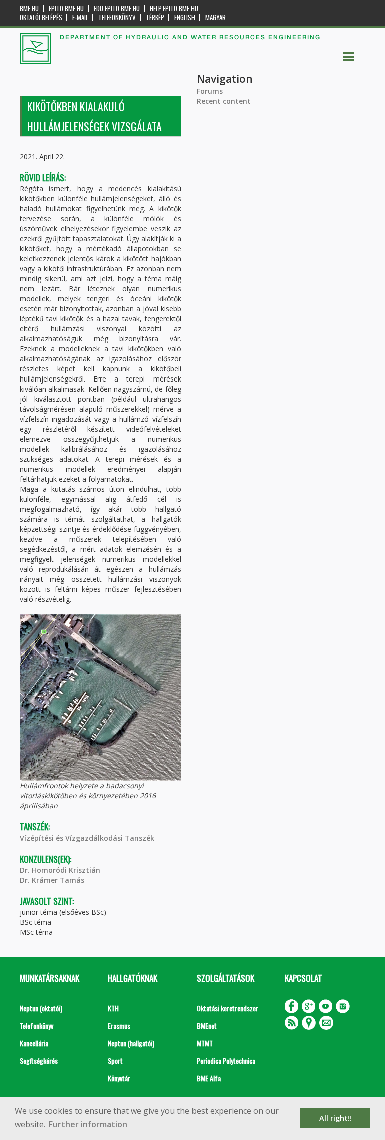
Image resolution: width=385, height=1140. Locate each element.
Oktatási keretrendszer (227, 1008)
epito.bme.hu (66, 8)
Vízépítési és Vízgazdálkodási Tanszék (87, 838)
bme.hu (29, 8)
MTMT (205, 1043)
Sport (115, 1060)
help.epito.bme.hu (174, 8)
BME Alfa (209, 1078)
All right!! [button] (335, 1118)
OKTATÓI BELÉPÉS (41, 17)
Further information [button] (88, 1124)
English (184, 17)
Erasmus (119, 1025)
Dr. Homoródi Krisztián (60, 870)
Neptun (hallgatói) (131, 1043)
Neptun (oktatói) (41, 1008)
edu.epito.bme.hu (117, 8)
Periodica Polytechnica (226, 1060)
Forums (210, 91)
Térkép (155, 17)
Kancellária (34, 1043)
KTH (113, 1008)
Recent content (224, 101)
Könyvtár (119, 1078)
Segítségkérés (39, 1060)
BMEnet (207, 1025)
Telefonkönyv (117, 17)
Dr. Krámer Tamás (52, 880)
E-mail (80, 17)
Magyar (215, 17)
